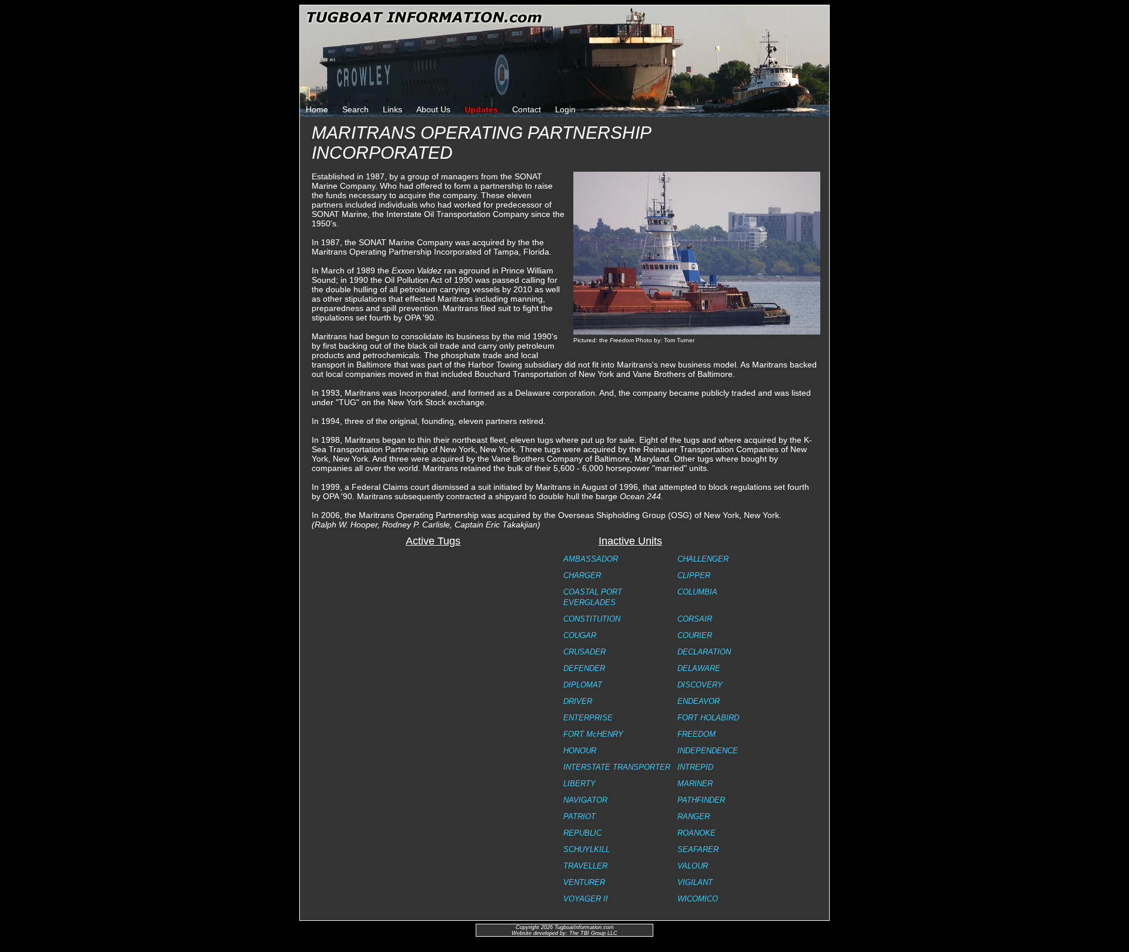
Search (355, 109)
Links (392, 109)
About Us (433, 109)
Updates (481, 109)
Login (565, 109)
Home (317, 109)
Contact (526, 109)
